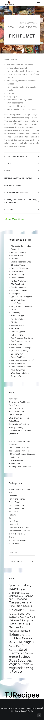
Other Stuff (13, 434)
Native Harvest (17, 316)
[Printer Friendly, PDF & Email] (14, 219)
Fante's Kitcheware (19, 281)
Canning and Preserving (21, 597)
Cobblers (13, 614)
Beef (13, 589)
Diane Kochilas (17, 278)
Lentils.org (15, 312)
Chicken (15, 610)
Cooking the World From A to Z (22, 617)
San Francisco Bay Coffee (22, 338)
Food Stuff (13, 511)
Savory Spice (16, 344)
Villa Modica (14, 543)
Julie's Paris (16, 303)
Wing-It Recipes (21, 669)
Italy (10, 518)
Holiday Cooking (16, 427)
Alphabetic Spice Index (21, 246)
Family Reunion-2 (16, 415)
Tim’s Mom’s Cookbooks (19, 402)
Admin (30, 711)
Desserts (13, 496)
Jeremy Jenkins (18, 300)
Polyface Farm (17, 335)
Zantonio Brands (18, 376)
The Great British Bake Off (22, 360)
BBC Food (15, 259)
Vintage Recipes (18, 363)
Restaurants (14, 650)
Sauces (29, 653)
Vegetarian (17, 668)
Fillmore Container (19, 290)
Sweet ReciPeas (18, 357)
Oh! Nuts (14, 322)
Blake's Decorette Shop (21, 262)
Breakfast (14, 592)
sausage (13, 656)
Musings (25, 642)
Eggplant (29, 620)
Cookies (24, 614)
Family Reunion (15, 502)
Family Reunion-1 (16, 411)
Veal (31, 664)
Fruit (27, 623)
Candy (20, 596)
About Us (13, 444)
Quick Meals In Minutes (19, 527)
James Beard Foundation (21, 297)
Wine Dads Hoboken (20, 373)
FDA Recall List (17, 284)
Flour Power (14, 405)
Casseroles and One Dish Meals (20, 604)
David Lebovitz (17, 271)
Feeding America (18, 287)
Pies (18, 646)
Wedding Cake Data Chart (20, 467)
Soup (21, 660)
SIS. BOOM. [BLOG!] (19, 351)
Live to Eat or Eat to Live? (19, 448)
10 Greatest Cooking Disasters (22, 454)
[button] (38, 3)
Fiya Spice (15, 293)
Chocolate (29, 610)
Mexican (13, 642)
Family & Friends (16, 408)
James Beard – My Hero (19, 451)
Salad (23, 649)
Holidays (12, 515)
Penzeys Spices (18, 332)
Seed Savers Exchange (21, 347)
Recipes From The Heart (19, 424)
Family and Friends (17, 499)
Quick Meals (14, 421)
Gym (22, 627)
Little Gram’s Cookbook (19, 418)
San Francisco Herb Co (21, 341)
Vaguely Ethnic (19, 664)
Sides (13, 660)
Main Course (23, 638)
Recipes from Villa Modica (20, 430)
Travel (11, 537)
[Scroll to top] (39, 715)
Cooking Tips (14, 457)
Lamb (22, 635)
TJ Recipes (13, 399)
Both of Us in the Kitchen (19, 489)
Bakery (26, 585)
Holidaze (25, 630)
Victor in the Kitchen (18, 540)
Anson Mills (16, 249)
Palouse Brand (17, 325)
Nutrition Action (18, 319)
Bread (11, 492)
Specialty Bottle (18, 354)
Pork (25, 646)
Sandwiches (16, 653)
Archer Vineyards (18, 252)
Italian (14, 634)
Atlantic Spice (17, 255)
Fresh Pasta (16, 623)
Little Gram (13, 521)
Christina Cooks (18, 265)
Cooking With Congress (21, 268)
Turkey (29, 661)
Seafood (25, 656)
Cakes (13, 595)
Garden (14, 627)
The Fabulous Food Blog (19, 441)
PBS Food (15, 328)
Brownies (25, 593)
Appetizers (15, 585)
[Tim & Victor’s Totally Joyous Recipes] (9, 3)
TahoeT (24, 711)
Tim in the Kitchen (17, 534)
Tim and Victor (19, 708)
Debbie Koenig (17, 274)
